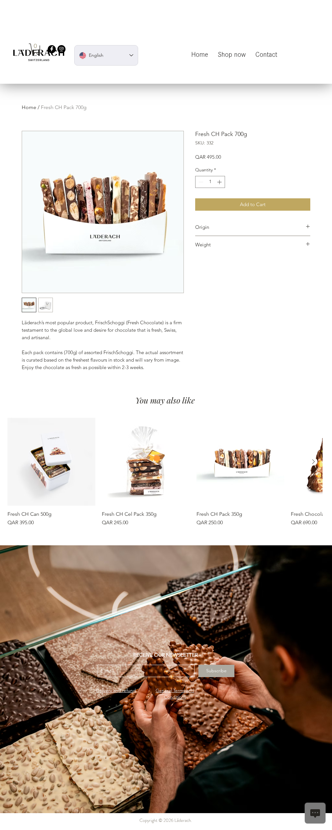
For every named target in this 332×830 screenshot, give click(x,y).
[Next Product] (313, 461)
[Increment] (220, 182)
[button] (35, 49)
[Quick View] (51, 462)
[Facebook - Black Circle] (52, 49)
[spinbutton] (210, 182)
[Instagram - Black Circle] (61, 49)
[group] (165, 472)
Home (29, 107)
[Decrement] (200, 182)
